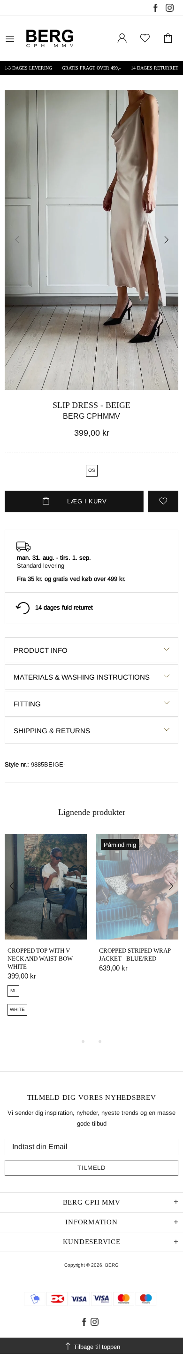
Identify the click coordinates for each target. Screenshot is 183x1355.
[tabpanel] (46, 935)
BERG (112, 1265)
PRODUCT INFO (41, 650)
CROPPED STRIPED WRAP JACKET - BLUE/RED (135, 954)
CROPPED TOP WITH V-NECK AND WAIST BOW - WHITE (42, 958)
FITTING (27, 704)
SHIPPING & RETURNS (52, 731)
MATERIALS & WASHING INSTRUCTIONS (82, 677)
